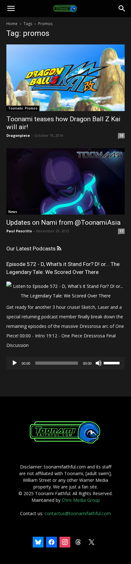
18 (121, 135)
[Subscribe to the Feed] (59, 249)
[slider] (112, 362)
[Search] (122, 8)
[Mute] (98, 363)
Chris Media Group (81, 500)
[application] (65, 363)
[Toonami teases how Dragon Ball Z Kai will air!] (65, 77)
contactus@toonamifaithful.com (78, 513)
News (12, 211)
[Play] (14, 363)
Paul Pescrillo (19, 231)
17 (121, 231)
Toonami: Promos (23, 108)
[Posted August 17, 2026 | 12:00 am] (65, 296)
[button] (11, 8)
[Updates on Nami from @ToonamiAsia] (65, 181)
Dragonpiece (18, 135)
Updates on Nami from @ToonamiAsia (63, 222)
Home (11, 23)
